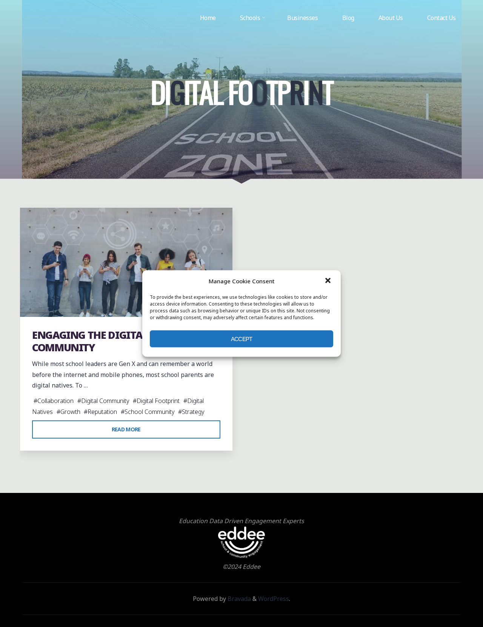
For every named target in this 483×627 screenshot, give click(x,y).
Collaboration (55, 401)
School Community (150, 412)
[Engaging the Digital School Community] (126, 262)
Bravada (238, 599)
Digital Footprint (158, 401)
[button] (328, 281)
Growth (70, 412)
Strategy (193, 412)
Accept (241, 338)
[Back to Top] (453, 597)
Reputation (102, 412)
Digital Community (105, 401)
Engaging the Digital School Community (110, 341)
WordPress (273, 599)
